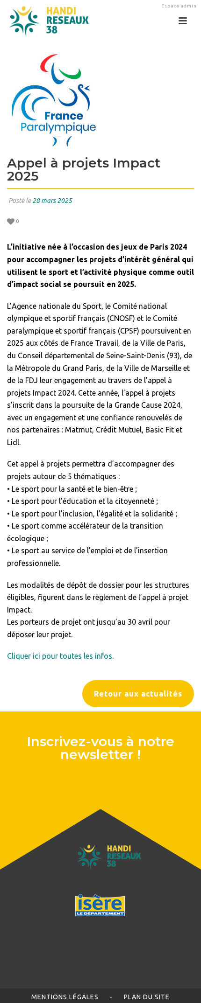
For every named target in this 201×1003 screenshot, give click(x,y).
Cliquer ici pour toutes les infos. (60, 656)
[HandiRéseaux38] (45, 21)
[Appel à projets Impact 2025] (100, 100)
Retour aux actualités (138, 694)
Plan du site (147, 997)
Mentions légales (65, 997)
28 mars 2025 (52, 200)
